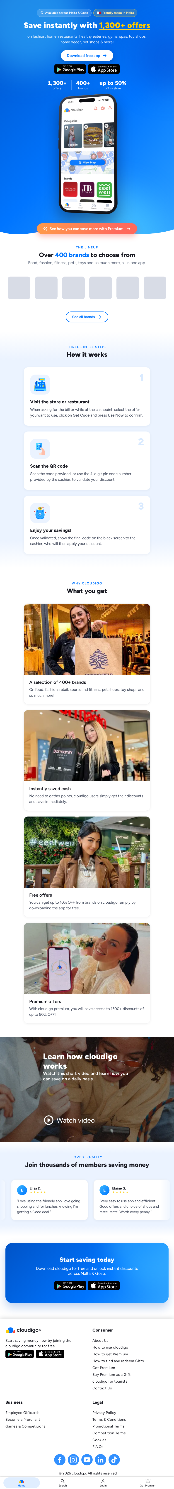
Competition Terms (109, 1433)
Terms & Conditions (109, 1419)
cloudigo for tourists (109, 1381)
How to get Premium (110, 1354)
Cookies (99, 1440)
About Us (100, 1340)
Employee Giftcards (22, 1413)
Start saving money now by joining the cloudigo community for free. (38, 1343)
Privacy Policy (104, 1413)
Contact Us (102, 1388)
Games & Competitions (25, 1426)
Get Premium (103, 1368)
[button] (43, 1330)
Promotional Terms (108, 1426)
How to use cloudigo (110, 1347)
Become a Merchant (22, 1419)
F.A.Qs (97, 1447)
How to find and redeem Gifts (118, 1361)
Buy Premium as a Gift (111, 1374)
